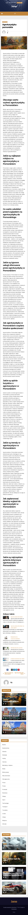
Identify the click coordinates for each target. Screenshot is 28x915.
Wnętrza (4, 820)
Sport (3, 799)
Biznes (4, 744)
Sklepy (4, 796)
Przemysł (4, 789)
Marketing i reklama (7, 765)
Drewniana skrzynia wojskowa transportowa (12, 874)
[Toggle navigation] (15, 14)
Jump (14, 6)
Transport (4, 806)
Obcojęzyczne (6, 779)
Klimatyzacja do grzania (16, 647)
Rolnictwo (4, 793)
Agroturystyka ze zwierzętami (9, 673)
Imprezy (4, 762)
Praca (3, 782)
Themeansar (13, 909)
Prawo (4, 786)
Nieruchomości (6, 775)
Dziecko (4, 751)
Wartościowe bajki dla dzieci (11, 859)
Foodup (21, 907)
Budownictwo (5, 748)
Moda (3, 768)
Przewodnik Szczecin (11, 716)
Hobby (4, 758)
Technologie (5, 803)
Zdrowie (4, 824)
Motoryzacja (5, 772)
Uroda (4, 813)
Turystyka (6, 699)
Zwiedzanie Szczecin (11, 701)
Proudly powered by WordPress (10, 907)
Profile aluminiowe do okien (17, 658)
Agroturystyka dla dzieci (17, 616)
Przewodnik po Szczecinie (13, 730)
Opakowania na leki (10, 846)
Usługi (3, 817)
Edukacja (4, 755)
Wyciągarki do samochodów (8, 889)
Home (14, 912)
